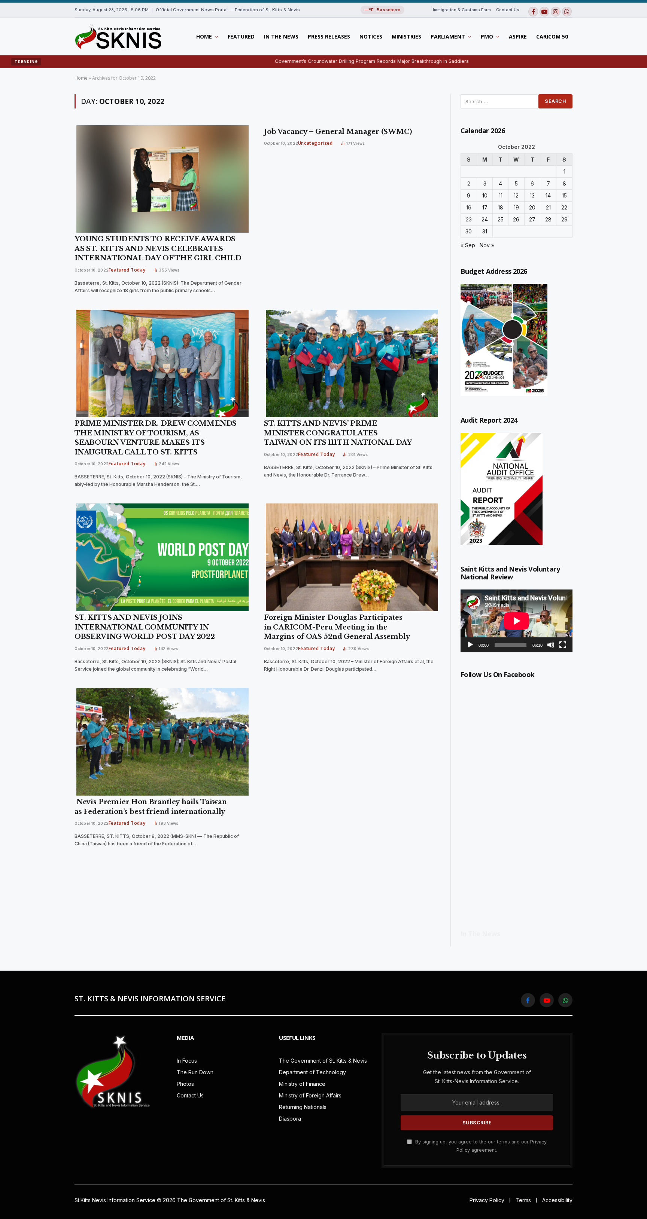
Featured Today (127, 270)
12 (516, 195)
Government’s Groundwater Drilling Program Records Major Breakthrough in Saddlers (320, 61)
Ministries (406, 36)
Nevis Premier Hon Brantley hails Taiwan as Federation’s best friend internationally (151, 807)
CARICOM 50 (552, 36)
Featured (241, 36)
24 (485, 219)
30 (468, 231)
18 (500, 207)
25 (501, 219)
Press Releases (329, 36)
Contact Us (507, 9)
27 (532, 219)
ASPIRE (518, 36)
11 (500, 195)
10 (484, 195)
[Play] (470, 645)
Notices (370, 36)
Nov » (487, 245)
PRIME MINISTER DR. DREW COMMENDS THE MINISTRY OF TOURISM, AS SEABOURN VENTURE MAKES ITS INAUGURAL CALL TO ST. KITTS (156, 437)
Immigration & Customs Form (462, 9)
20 (532, 207)
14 (548, 195)
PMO (487, 36)
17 (484, 207)
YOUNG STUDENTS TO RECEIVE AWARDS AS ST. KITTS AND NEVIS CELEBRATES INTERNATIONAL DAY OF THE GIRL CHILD (159, 248)
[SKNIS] (118, 36)
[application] (516, 620)
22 (564, 207)
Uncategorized (315, 143)
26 (516, 219)
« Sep (468, 245)
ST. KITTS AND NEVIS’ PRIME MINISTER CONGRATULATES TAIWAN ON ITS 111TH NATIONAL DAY (338, 433)
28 (548, 219)
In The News (281, 36)
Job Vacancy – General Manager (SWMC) (338, 132)
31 (484, 231)
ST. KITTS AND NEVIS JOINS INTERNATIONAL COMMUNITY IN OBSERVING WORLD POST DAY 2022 (146, 627)
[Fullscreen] (562, 645)
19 (516, 207)
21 (548, 207)
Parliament (448, 36)
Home (204, 36)
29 (564, 219)
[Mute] (551, 645)
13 (532, 195)
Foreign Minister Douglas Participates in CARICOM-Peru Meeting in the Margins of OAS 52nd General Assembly (337, 627)
